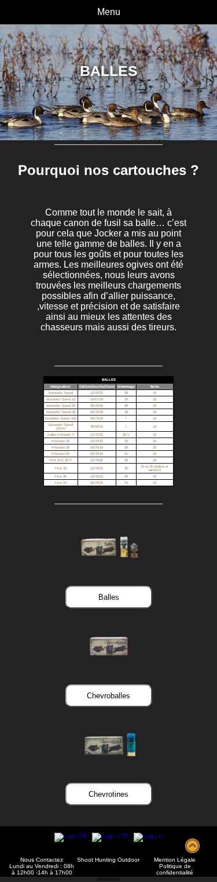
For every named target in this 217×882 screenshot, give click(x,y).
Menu (108, 12)
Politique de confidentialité (174, 869)
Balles (108, 597)
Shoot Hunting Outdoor (108, 860)
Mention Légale (175, 860)
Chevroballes (108, 695)
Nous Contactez (41, 860)
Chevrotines (108, 794)
